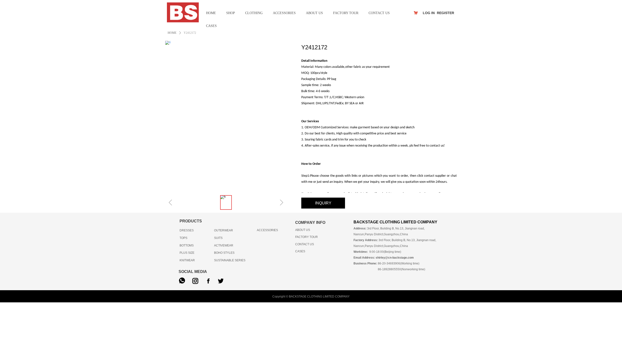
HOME (172, 33)
